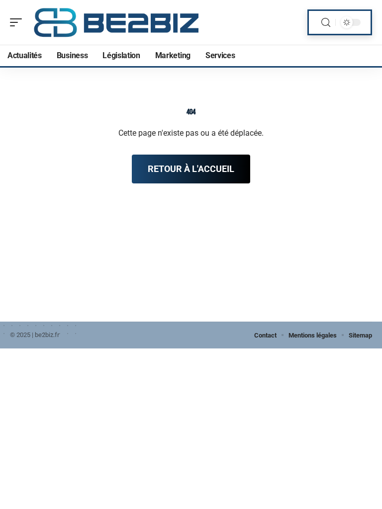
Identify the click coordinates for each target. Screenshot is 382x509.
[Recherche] (326, 22)
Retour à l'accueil (191, 169)
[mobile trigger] (18, 22)
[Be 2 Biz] (116, 22)
